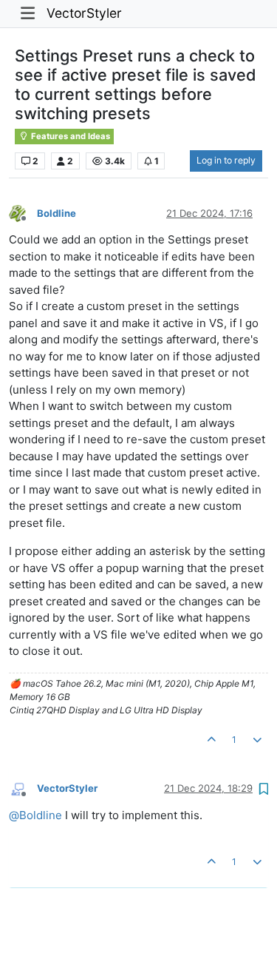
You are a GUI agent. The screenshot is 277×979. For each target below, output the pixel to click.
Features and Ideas (69, 136)
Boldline (56, 213)
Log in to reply (226, 160)
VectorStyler (84, 13)
